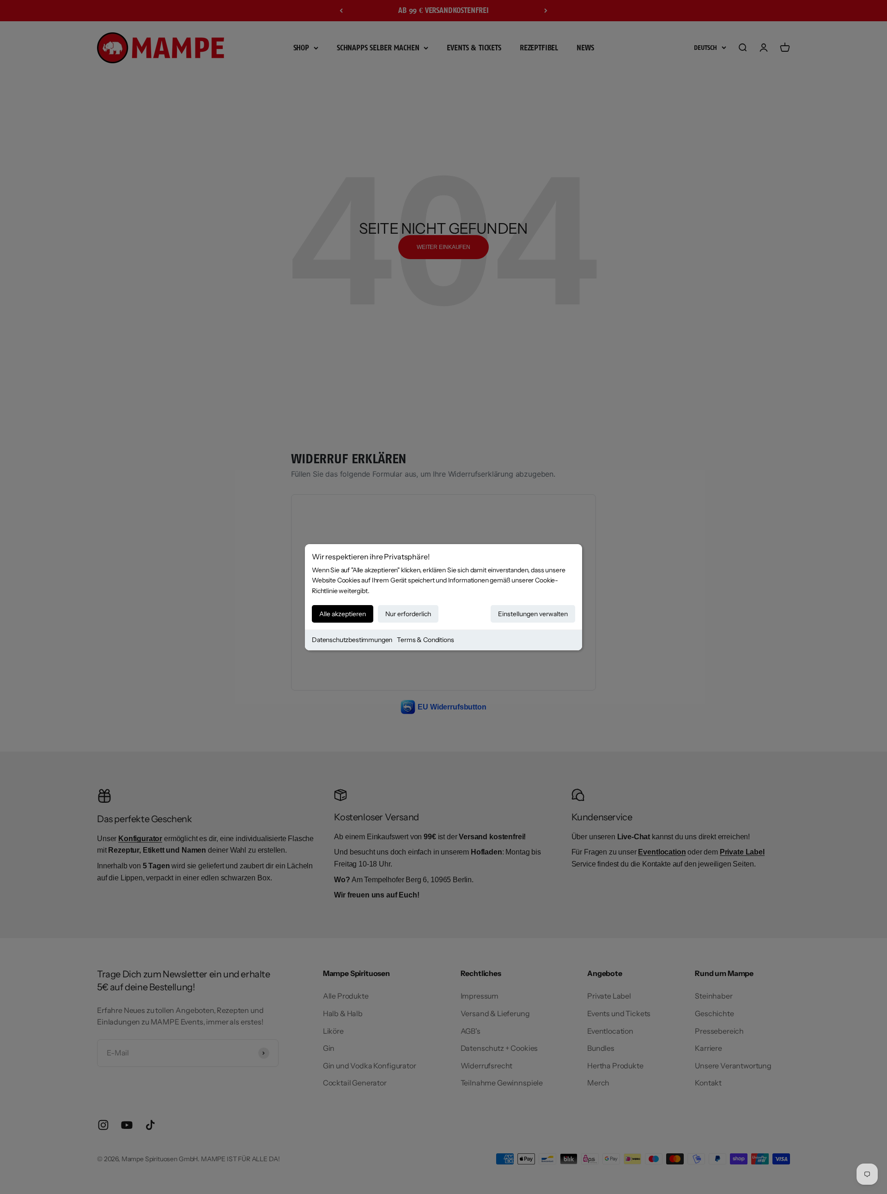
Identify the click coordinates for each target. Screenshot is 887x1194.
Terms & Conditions (425, 640)
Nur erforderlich (408, 614)
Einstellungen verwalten (533, 614)
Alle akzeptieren (342, 614)
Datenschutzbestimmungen (352, 640)
